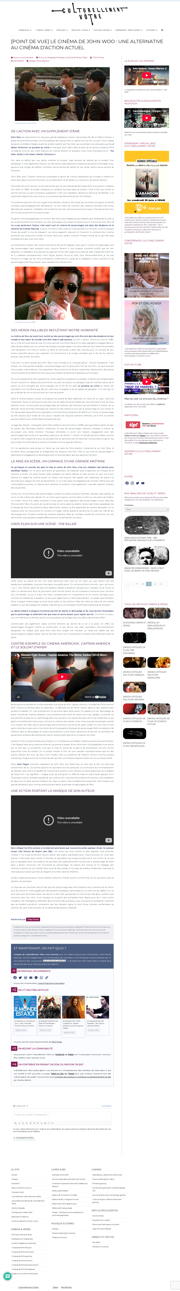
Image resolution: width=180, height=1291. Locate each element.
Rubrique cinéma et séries (22, 1235)
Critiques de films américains (23, 1252)
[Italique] (19, 1123)
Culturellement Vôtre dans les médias (26, 1196)
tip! (133, 425)
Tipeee (71, 1074)
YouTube (142, 407)
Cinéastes (128, 505)
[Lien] (45, 1123)
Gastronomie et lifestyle (101, 1229)
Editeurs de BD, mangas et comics (65, 1199)
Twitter (71, 1054)
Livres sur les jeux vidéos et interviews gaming (106, 1200)
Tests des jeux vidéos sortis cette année (107, 1175)
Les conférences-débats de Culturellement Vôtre (28, 1202)
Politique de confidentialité (22, 1212)
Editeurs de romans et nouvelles (64, 1195)
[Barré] (27, 1123)
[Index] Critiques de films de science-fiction (158, 721)
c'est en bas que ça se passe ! (51, 983)
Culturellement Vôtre (28, 1287)
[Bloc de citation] (38, 1123)
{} (49, 1123)
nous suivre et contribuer (54, 961)
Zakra (55, 1287)
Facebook (59, 1054)
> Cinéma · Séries (42, 30)
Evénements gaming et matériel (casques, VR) (108, 1189)
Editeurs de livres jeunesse (62, 1208)
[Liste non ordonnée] (34, 1123)
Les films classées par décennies (24, 1243)
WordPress (66, 1287)
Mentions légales (18, 1208)
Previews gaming (99, 1183)
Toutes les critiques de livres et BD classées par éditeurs (70, 1185)
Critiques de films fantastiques (23, 1269)
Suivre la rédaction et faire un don (25, 1221)
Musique (55, 1229)
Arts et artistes (98, 1216)
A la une (43, 57)
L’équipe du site (18, 1192)
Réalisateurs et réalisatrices (22, 1239)
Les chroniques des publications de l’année (68, 1179)
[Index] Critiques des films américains (156, 675)
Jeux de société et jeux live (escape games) (109, 1195)
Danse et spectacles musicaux (64, 1233)
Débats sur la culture (100, 1247)
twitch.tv (161, 404)
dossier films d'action (39, 61)
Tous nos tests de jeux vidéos (103, 1179)
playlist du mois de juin (136, 90)
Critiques (61, 30)
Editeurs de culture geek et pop (64, 1204)
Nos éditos (96, 1242)
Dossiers (150, 30)
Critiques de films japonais (22, 1256)
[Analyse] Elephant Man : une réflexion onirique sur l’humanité (144, 539)
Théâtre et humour (59, 1237)
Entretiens (16, 1183)
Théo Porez (98, 57)
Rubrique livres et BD (60, 1175)
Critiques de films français (21, 1248)
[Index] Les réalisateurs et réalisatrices (156, 625)
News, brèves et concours (21, 1188)
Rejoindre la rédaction (20, 1217)
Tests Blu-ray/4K (102, 30)
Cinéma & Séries (73, 57)
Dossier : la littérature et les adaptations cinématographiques (67, 1213)
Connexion (106, 1106)
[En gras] (16, 1123)
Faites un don (57, 1074)
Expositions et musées (101, 1220)
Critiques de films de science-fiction (25, 1265)
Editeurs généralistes (60, 1191)
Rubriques (24, 30)
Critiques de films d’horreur (22, 1261)
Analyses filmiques (56, 57)
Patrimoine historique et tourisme (105, 1224)
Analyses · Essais (79, 30)
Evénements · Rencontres (127, 30)
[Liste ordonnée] (30, 1123)
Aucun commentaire (23, 57)
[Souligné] (23, 1123)
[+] (52, 1123)
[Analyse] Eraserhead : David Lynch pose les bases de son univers (144, 569)
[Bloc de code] (41, 1123)
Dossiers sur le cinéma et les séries (25, 1274)
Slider (84, 57)
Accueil (14, 1175)
